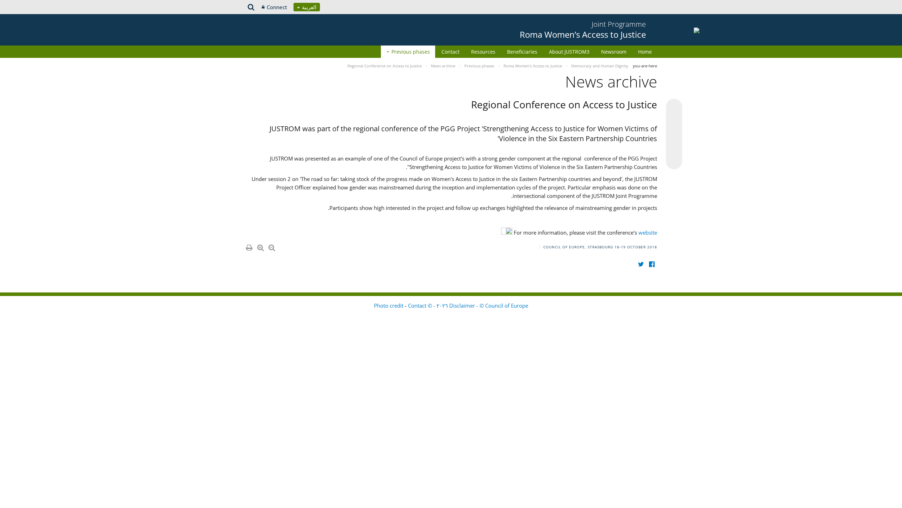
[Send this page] (674, 161)
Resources (483, 51)
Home (645, 51)
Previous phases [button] (410, 51)
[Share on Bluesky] (674, 107)
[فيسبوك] (651, 264)
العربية (308, 7)
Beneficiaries (522, 51)
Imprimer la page (249, 246)
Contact (450, 51)
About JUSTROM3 (569, 51)
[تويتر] (640, 264)
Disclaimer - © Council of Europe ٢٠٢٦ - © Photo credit (451, 305)
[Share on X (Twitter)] (674, 121)
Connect (277, 7)
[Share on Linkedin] (674, 148)
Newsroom (613, 51)
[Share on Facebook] (674, 134)
